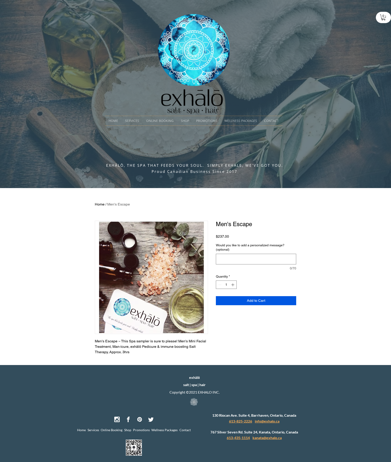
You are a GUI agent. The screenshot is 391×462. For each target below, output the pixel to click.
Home (100, 204)
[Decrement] (219, 285)
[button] (383, 17)
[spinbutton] (226, 285)
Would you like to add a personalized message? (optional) (250, 247)
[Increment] (233, 285)
